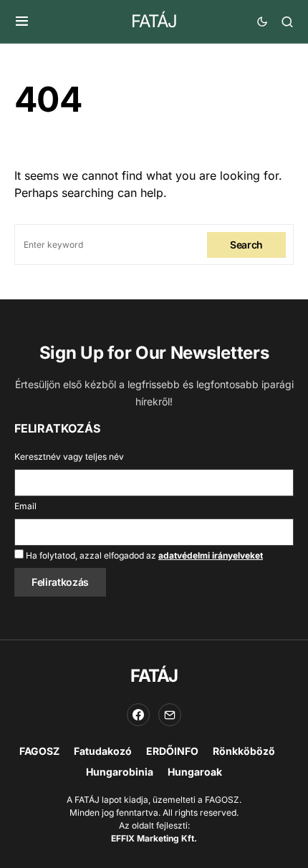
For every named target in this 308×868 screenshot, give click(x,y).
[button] (21, 21)
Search (246, 244)
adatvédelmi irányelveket (210, 555)
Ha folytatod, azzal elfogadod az (143, 555)
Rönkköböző (244, 751)
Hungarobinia (119, 772)
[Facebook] (138, 714)
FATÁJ (153, 21)
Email (25, 506)
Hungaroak (195, 772)
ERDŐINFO (172, 751)
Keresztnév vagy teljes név (69, 456)
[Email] (169, 714)
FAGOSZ (39, 751)
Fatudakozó (103, 751)
